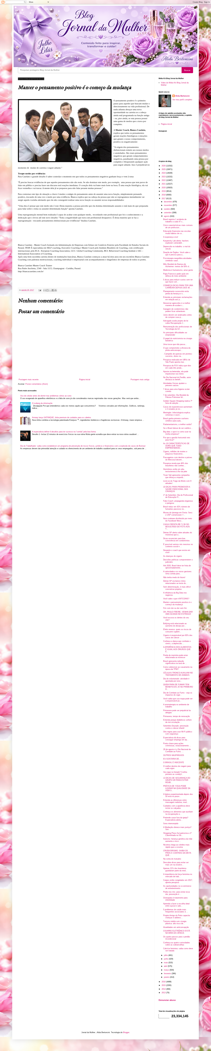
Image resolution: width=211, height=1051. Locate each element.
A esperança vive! (170, 237)
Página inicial (84, 379)
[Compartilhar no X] (50, 290)
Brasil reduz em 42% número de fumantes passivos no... (176, 508)
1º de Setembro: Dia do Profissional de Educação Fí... (178, 496)
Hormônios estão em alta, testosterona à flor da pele (175, 470)
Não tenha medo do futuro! (174, 577)
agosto (167, 216)
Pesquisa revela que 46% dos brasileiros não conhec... (175, 464)
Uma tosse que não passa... (175, 344)
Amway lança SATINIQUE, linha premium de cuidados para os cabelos (61, 417)
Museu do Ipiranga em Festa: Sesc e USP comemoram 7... (177, 513)
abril (166, 966)
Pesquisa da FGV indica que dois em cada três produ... (177, 367)
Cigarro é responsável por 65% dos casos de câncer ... (177, 636)
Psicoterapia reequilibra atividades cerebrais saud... (177, 259)
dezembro (168, 202)
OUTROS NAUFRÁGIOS (173, 755)
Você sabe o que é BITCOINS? (176, 599)
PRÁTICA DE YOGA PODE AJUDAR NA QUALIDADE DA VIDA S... (176, 788)
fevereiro (168, 973)
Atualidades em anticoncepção (176, 927)
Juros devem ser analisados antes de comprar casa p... (177, 316)
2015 (164, 985)
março (167, 970)
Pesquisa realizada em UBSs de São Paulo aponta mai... (176, 361)
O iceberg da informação (42, 403)
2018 (164, 195)
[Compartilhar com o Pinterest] (55, 290)
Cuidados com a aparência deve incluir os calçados (176, 807)
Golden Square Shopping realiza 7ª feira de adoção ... (177, 402)
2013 (164, 993)
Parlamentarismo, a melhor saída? (177, 424)
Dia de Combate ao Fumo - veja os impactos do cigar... (177, 694)
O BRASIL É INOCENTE (173, 762)
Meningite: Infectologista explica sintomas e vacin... (176, 413)
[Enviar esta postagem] (40, 290)
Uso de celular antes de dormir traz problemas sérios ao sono (45, 396)
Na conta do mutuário (172, 859)
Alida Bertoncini (182, 96)
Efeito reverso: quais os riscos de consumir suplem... (177, 630)
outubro (167, 209)
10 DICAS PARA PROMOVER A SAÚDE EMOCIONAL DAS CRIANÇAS (176, 489)
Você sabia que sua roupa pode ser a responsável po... (177, 700)
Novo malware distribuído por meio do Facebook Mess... (177, 519)
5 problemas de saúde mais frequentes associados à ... (175, 910)
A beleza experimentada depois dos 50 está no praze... (178, 795)
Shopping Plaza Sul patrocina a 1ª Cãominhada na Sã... (177, 834)
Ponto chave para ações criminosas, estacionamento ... (177, 744)
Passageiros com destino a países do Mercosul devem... (177, 458)
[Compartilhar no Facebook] (52, 290)
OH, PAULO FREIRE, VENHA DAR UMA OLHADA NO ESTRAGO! (178, 613)
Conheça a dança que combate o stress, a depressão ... (177, 642)
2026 (164, 166)
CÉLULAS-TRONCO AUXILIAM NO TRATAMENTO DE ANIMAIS (178, 674)
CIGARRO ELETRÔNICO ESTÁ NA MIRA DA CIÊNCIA (176, 932)
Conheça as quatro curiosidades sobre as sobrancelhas (176, 944)
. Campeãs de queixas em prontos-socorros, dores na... (177, 355)
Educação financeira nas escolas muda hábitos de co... (177, 232)
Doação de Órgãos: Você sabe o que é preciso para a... (176, 253)
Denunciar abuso (167, 1000)
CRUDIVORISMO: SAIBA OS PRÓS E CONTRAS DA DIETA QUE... (177, 853)
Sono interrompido (170, 823)
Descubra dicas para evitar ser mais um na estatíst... (176, 863)
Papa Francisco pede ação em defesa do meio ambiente (176, 275)
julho (166, 955)
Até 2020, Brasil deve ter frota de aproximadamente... (177, 567)
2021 (164, 184)
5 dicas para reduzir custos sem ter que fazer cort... (178, 281)
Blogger (126, 1032)
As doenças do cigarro (172, 556)
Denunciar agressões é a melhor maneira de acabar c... (176, 304)
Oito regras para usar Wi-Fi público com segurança (177, 733)
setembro (168, 212)
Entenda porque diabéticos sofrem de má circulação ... (177, 721)
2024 (164, 173)
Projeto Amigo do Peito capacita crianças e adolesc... (176, 916)
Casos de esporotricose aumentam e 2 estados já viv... (177, 408)
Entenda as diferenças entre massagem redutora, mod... (175, 801)
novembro (168, 205)
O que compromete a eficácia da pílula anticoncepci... (176, 349)
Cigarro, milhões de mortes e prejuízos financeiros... (175, 452)
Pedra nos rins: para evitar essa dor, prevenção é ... (176, 893)
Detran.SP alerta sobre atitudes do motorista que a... (177, 533)
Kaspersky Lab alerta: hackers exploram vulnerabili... (176, 242)
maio (166, 962)
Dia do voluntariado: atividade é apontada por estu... (176, 680)
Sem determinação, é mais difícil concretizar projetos (177, 588)
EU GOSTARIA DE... (172, 759)
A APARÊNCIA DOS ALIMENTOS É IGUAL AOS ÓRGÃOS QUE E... (177, 649)
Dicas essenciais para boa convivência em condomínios (176, 539)
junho (166, 959)
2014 (164, 989)
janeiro (167, 977)
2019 (164, 191)
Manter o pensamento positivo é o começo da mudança (177, 603)
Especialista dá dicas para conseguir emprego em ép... (176, 738)
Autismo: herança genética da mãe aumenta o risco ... (177, 840)
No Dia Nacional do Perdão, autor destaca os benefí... (177, 378)
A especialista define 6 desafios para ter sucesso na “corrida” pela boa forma (64, 432)
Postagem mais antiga (140, 379)
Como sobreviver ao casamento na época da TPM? (177, 668)
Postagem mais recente (28, 379)
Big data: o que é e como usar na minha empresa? (177, 433)
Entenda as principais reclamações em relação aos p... (177, 298)
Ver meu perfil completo (182, 100)
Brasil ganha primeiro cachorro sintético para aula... (175, 419)
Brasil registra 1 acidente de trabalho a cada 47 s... (174, 220)
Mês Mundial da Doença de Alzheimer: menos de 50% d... (177, 265)
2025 (164, 169)
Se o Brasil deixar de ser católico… (178, 428)
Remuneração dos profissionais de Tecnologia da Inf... (177, 328)
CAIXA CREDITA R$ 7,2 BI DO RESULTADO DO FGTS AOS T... (176, 526)
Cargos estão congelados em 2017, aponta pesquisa (178, 881)
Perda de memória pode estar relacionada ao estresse (175, 656)
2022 (164, 180)
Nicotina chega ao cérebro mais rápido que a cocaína (176, 846)
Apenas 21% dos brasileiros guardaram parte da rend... (175, 869)
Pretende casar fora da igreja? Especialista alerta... (175, 819)
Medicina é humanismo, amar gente (178, 270)
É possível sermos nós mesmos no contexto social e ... (178, 545)
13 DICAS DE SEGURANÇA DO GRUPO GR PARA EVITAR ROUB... (176, 780)
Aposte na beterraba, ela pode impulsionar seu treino (175, 372)
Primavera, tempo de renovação (176, 716)
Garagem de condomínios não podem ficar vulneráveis (175, 310)
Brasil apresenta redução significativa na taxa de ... (175, 662)
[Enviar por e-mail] (44, 290)
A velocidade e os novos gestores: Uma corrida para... (177, 572)
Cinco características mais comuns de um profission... (178, 226)
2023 (164, 177)
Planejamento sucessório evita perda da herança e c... (176, 292)
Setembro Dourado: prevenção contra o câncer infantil (175, 727)
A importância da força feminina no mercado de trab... (177, 875)
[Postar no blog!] (47, 290)
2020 (164, 187)
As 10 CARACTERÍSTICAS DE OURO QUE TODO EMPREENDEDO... (176, 445)
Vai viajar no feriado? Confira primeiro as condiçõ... (175, 773)
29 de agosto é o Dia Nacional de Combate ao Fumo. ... (177, 750)
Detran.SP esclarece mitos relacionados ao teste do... (175, 582)
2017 (164, 198)
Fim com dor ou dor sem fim (175, 608)
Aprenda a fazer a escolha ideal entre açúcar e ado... (176, 905)
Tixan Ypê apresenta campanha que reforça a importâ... (176, 476)
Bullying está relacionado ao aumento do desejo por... (175, 624)
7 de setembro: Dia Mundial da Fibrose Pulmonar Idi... (176, 396)
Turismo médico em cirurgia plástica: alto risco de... (174, 922)
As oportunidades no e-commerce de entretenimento (177, 887)
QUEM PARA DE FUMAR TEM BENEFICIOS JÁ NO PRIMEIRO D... (178, 686)
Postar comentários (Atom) (36, 384)
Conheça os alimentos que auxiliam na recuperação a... (178, 813)
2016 (164, 982)
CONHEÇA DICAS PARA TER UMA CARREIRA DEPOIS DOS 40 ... (178, 286)
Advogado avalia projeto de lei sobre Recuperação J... (175, 322)
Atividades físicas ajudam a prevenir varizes (174, 384)
